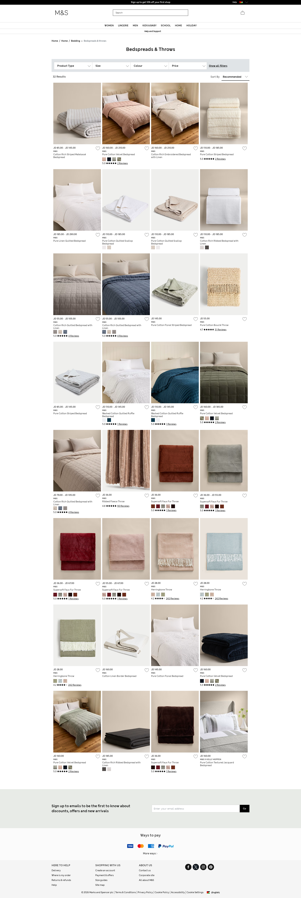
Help (54, 885)
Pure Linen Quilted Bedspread (69, 240)
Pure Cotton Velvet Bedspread (118, 154)
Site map (100, 885)
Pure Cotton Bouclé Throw (214, 325)
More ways (149, 853)
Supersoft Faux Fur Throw (165, 501)
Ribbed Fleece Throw (113, 501)
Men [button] (135, 25)
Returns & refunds (61, 880)
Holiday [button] (191, 25)
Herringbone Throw (161, 589)
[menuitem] (109, 25)
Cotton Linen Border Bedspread (119, 676)
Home (55, 40)
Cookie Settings (195, 892)
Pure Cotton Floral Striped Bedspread (171, 325)
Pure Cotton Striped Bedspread (217, 154)
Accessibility (178, 892)
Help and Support (152, 31)
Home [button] (178, 25)
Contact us (145, 870)
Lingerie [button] (123, 25)
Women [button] (109, 25)
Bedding (75, 40)
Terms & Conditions (125, 892)
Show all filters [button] (218, 65)
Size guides (101, 880)
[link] (241, 2)
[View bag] (242, 13)
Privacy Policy (145, 892)
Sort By (215, 76)
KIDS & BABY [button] (149, 25)
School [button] (166, 25)
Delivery (56, 870)
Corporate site (146, 875)
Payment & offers (104, 875)
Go (244, 808)
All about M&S (146, 880)
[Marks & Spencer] (61, 13)
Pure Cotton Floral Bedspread (167, 676)
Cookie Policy (162, 892)
